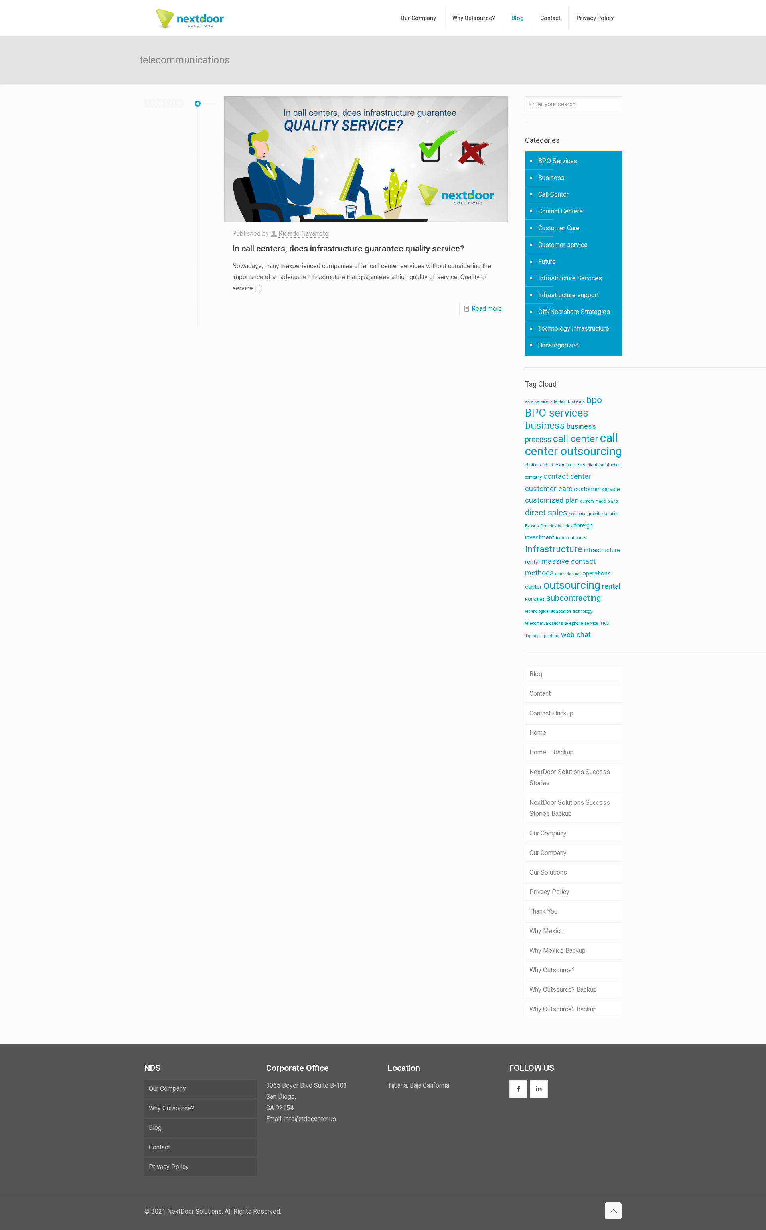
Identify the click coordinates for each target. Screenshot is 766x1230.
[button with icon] (518, 1089)
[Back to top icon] (613, 1210)
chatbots (533, 465)
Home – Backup (551, 752)
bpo (594, 400)
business (545, 425)
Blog (535, 674)
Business (551, 178)
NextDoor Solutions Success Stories (569, 777)
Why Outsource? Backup (563, 989)
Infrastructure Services (570, 278)
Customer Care (559, 228)
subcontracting (573, 598)
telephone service (581, 623)
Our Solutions (548, 872)
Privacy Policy (549, 892)
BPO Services (557, 161)
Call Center (553, 194)
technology (582, 611)
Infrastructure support (568, 295)
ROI (528, 599)
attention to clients (567, 401)
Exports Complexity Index (549, 526)
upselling (550, 635)
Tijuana (532, 635)
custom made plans (599, 501)
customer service (597, 489)
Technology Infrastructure (573, 328)
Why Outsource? (552, 970)
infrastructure (553, 549)
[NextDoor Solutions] (189, 18)
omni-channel (568, 574)
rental (611, 586)
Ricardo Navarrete (303, 233)
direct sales (546, 512)
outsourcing (571, 585)
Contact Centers (560, 211)
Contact (540, 693)
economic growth (584, 514)
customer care (549, 488)
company (533, 477)
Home (537, 732)
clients (579, 465)
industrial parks (571, 538)
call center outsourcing (573, 444)
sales (539, 599)
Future (547, 261)
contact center (567, 476)
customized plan (552, 500)
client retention (557, 465)
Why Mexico (546, 931)
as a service (537, 401)
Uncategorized (558, 345)
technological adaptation (548, 611)
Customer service (563, 245)
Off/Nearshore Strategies (574, 312)
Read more (487, 308)
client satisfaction (604, 465)
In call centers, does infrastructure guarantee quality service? (348, 248)
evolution (610, 514)
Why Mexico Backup (557, 950)
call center (575, 438)
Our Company (548, 833)
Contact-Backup (551, 713)
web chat (576, 634)
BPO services (556, 413)
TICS (604, 623)
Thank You (543, 911)
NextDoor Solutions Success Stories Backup (569, 808)
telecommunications (544, 623)
